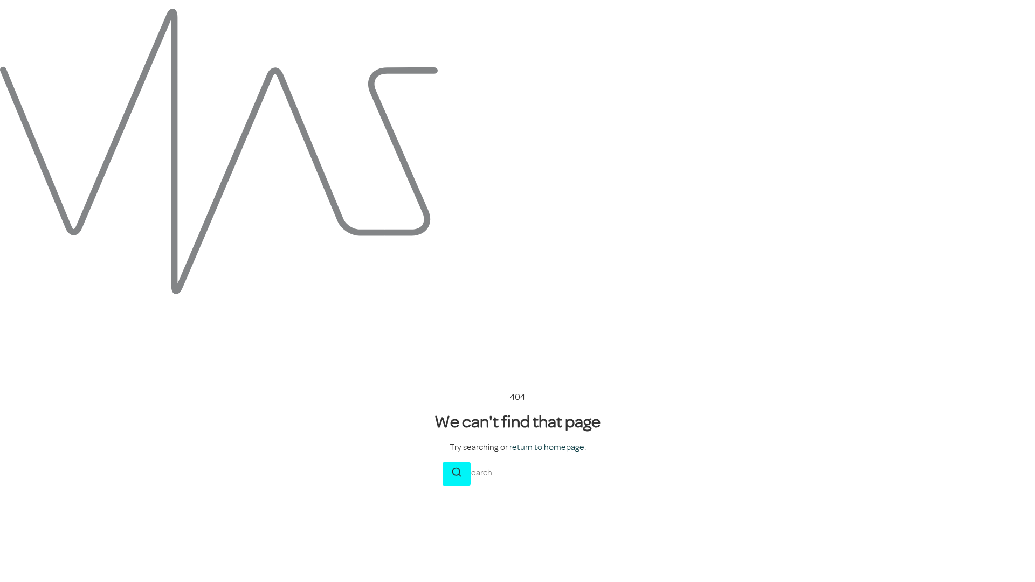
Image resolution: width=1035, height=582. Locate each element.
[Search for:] (517, 472)
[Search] (457, 474)
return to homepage (546, 447)
